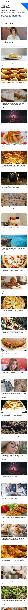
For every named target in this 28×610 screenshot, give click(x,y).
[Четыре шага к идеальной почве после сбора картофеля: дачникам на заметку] (14, 430)
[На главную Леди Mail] (7, 1)
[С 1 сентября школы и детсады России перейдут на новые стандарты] (14, 285)
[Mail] (4, 1)
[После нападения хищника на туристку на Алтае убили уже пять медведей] (14, 181)
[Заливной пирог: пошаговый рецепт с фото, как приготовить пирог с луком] (14, 347)
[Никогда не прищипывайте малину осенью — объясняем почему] (14, 596)
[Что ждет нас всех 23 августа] (14, 119)
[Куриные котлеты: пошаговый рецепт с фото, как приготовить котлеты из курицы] (14, 513)
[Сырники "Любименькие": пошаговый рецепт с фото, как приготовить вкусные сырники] (14, 140)
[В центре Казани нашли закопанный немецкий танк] (14, 389)
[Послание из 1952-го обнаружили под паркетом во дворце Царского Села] (14, 202)
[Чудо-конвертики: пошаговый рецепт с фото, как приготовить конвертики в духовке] (14, 78)
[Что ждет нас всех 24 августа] (14, 471)
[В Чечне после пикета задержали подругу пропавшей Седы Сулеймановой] (14, 451)
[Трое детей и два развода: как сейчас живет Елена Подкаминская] (14, 36)
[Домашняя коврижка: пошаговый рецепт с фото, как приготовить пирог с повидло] (14, 409)
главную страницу (16, 16)
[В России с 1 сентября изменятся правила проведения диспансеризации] (14, 492)
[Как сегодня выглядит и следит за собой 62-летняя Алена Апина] (14, 368)
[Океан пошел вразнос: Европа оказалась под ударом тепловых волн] (14, 244)
